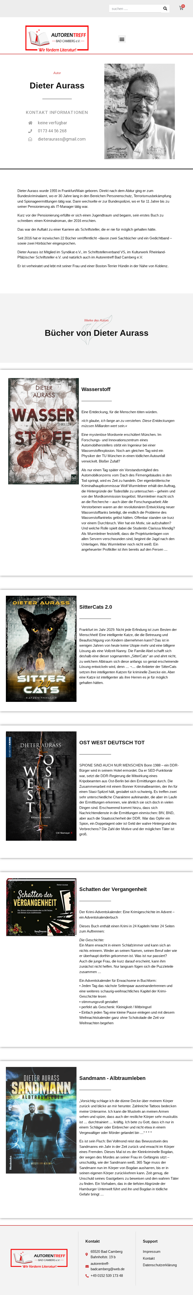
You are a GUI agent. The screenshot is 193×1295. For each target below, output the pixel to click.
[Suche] (165, 8)
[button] (122, 39)
